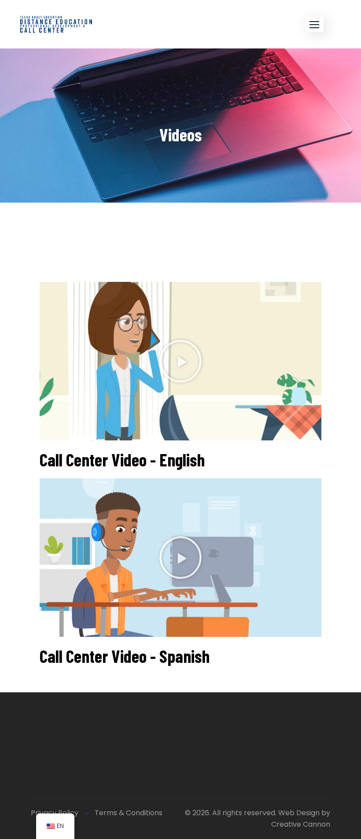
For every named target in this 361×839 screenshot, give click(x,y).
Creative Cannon (300, 824)
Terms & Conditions (128, 813)
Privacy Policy (54, 813)
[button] (314, 24)
